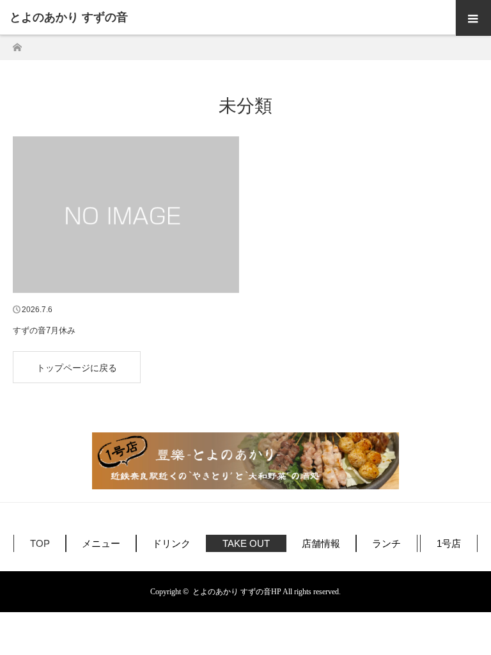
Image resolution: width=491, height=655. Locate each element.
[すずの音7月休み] (126, 215)
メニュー (101, 543)
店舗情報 (321, 543)
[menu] (473, 18)
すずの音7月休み (44, 330)
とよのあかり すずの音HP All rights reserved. (266, 591)
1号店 (449, 543)
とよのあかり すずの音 (69, 17)
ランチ (386, 543)
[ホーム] (17, 44)
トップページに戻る (76, 368)
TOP (40, 543)
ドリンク (171, 543)
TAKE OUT (246, 543)
